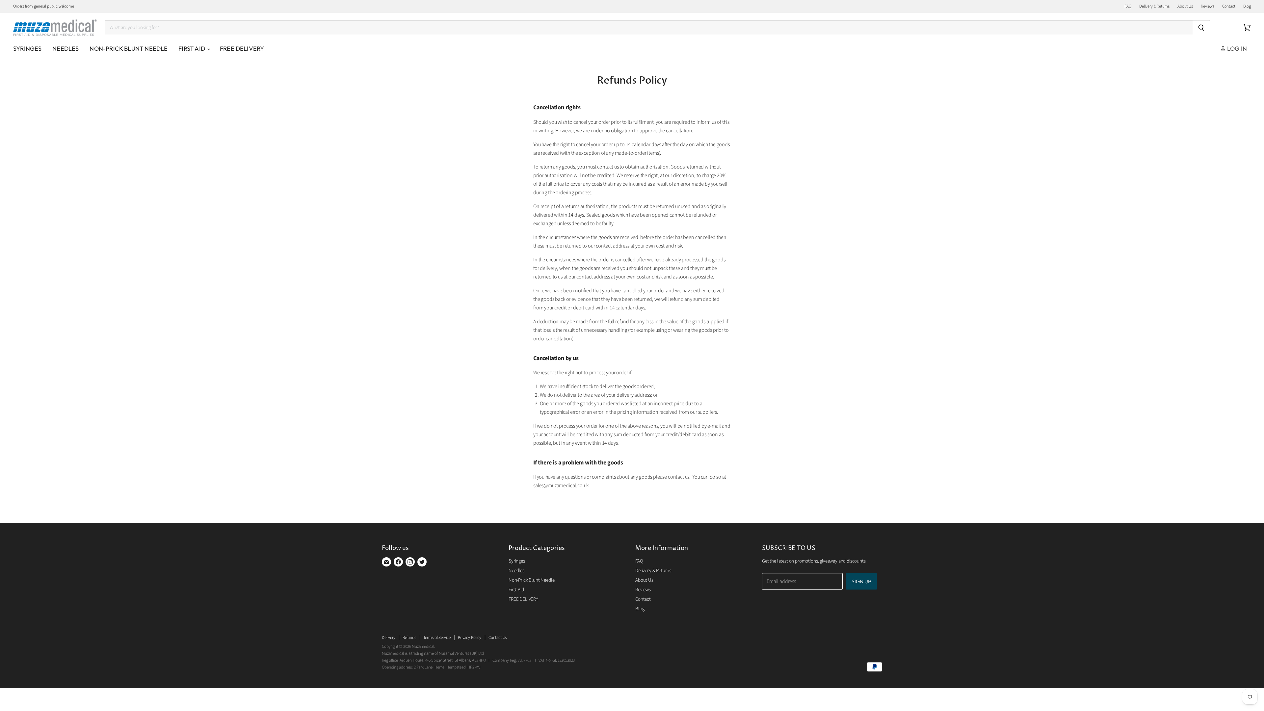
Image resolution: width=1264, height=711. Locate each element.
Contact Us (497, 638)
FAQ (1127, 6)
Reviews (1207, 6)
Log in (1236, 48)
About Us (1185, 6)
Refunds (409, 638)
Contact (1228, 6)
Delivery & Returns (1154, 6)
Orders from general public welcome (43, 6)
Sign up (861, 581)
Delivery (388, 638)
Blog (1247, 6)
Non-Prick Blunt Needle (129, 48)
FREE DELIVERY (242, 48)
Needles (65, 48)
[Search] (1201, 27)
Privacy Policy (469, 638)
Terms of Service (437, 638)
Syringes (27, 48)
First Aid (192, 48)
